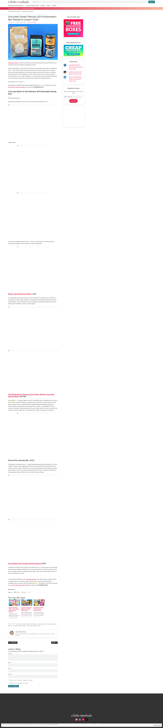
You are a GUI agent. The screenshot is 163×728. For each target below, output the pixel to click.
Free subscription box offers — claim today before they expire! (21, 8)
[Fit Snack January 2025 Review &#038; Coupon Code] (39, 602)
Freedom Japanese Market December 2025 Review (26, 609)
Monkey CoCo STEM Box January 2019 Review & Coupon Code (75, 79)
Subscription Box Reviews (34, 625)
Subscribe (73, 101)
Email (10, 668)
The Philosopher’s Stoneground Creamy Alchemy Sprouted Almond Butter (31, 395)
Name (10, 662)
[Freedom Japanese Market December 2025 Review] (26, 602)
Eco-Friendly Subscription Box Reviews (26, 624)
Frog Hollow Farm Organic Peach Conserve (25, 563)
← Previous (12, 642)
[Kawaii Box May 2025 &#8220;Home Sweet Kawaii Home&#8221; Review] (14, 602)
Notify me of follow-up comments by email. (21, 680)
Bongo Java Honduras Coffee (19, 294)
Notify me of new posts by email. (19, 683)
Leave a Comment (32, 22)
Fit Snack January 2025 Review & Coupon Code (38, 609)
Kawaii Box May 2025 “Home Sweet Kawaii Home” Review (14, 610)
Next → (54, 642)
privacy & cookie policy (54, 724)
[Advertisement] (73, 117)
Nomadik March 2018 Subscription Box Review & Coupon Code (76, 67)
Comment (10, 653)
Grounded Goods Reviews (19, 625)
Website (10, 674)
